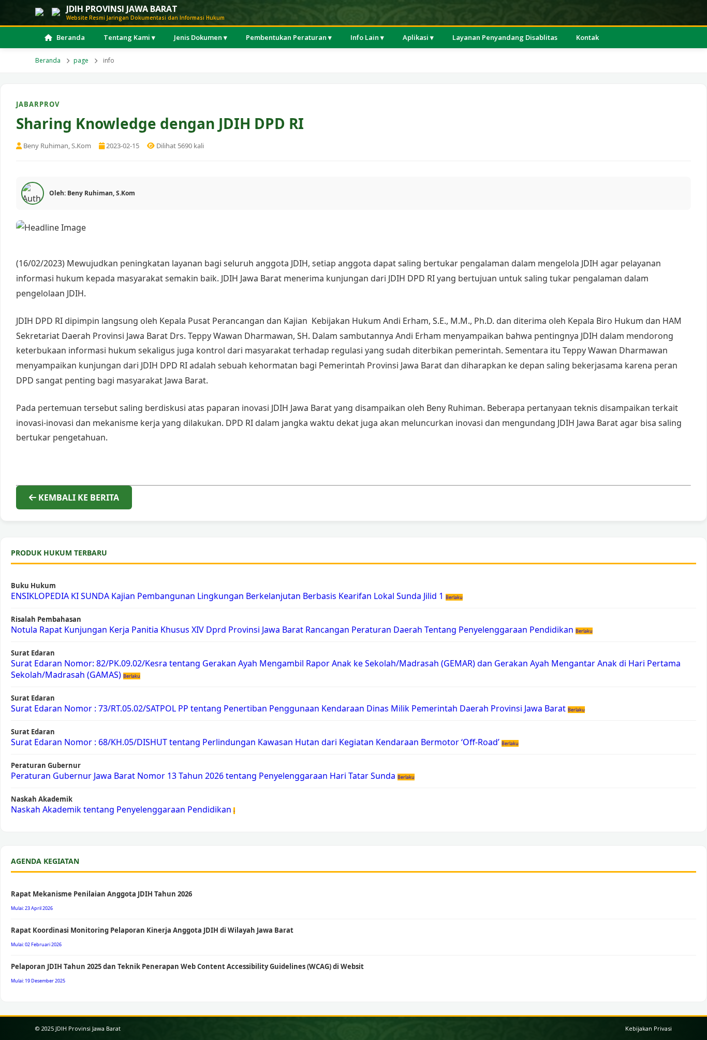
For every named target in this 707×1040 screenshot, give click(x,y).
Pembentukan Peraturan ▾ (289, 37)
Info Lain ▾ (367, 37)
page (81, 60)
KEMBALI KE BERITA (77, 497)
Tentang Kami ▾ (129, 37)
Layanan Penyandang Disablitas (504, 37)
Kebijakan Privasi (648, 1028)
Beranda (70, 37)
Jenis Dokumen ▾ (200, 37)
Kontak (587, 37)
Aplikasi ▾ (418, 37)
